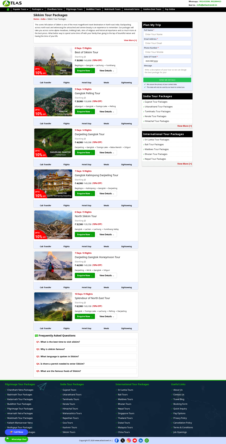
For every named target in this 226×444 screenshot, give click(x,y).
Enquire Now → (85, 70)
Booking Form (180, 404)
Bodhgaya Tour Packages (19, 427)
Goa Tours (68, 422)
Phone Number (151, 48)
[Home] (8, 9)
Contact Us (178, 394)
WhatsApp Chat (18, 439)
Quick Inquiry (180, 408)
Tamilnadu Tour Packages (158, 111)
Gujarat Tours (69, 389)
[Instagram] (129, 440)
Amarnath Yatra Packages (20, 413)
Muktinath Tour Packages (20, 418)
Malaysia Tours (125, 427)
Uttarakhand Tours (72, 394)
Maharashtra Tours (72, 413)
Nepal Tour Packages (155, 158)
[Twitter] (123, 440)
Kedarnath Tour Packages (20, 399)
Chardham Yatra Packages (20, 389)
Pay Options (179, 413)
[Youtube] (135, 440)
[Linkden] (141, 440)
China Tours (124, 432)
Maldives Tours (125, 399)
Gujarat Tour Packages (156, 101)
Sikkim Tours (69, 432)
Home (36, 19)
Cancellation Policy (182, 422)
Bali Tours (123, 394)
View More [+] (130, 40)
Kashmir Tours (70, 427)
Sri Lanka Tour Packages (157, 139)
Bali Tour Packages (154, 144)
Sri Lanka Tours (125, 389)
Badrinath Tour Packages (19, 394)
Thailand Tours (125, 418)
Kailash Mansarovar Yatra (20, 422)
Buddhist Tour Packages (19, 404)
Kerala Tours (69, 404)
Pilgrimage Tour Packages (20, 408)
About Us (178, 389)
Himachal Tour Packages (157, 121)
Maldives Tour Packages (157, 149)
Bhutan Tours (124, 404)
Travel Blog (178, 399)
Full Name (149, 30)
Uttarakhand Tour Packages (159, 106)
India (43, 19)
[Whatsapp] (147, 440)
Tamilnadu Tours (71, 399)
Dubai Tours (124, 422)
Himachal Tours (70, 408)
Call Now (18, 432)
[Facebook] (117, 440)
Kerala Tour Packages (155, 116)
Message (148, 65)
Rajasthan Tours (71, 418)
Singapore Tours (126, 413)
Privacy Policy (180, 418)
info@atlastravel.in (207, 5)
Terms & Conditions (183, 427)
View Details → (107, 70)
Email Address (151, 39)
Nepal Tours (124, 408)
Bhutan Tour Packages (156, 154)
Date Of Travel (151, 56)
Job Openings (180, 432)
